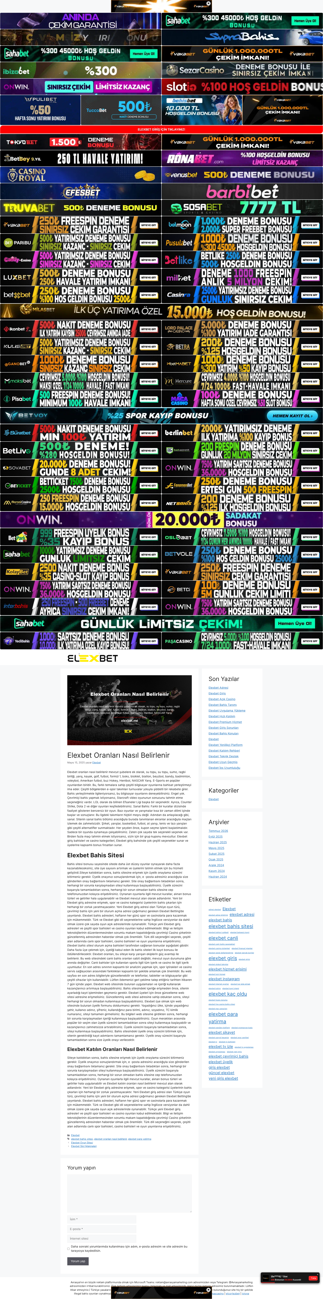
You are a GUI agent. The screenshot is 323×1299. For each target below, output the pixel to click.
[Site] (80, 224)
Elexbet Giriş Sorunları (224, 727)
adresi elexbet (215, 909)
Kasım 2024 (217, 871)
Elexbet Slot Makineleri (84, 1146)
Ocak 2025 (216, 859)
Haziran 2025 (218, 842)
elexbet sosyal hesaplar (219, 1038)
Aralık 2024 (216, 865)
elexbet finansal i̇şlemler (242, 948)
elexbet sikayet (222, 1032)
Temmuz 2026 (218, 831)
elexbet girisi (244, 959)
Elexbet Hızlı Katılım (222, 716)
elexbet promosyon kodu (242, 1028)
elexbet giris (223, 958)
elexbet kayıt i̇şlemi (230, 988)
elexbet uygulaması (217, 1052)
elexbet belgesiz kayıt (239, 932)
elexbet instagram (224, 979)
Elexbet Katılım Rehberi (224, 750)
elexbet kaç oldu (228, 994)
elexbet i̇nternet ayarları (219, 984)
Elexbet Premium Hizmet (225, 722)
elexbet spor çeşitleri (240, 1038)
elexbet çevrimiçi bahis (228, 1056)
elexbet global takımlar (218, 964)
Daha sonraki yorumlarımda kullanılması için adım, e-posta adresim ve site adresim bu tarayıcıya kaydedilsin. (129, 1249)
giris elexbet (219, 1067)
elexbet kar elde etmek (240, 984)
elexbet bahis (220, 920)
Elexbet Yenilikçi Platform (226, 745)
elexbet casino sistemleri (219, 948)
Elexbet (75, 1135)
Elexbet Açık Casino (222, 699)
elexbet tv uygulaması (244, 1047)
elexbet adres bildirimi (218, 915)
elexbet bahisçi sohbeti (219, 932)
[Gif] (161, 312)
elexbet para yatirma (139, 1138)
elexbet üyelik (221, 1062)
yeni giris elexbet (223, 1078)
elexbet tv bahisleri (227, 1042)
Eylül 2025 (216, 836)
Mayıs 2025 (216, 848)
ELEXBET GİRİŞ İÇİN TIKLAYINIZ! (161, 129)
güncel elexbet (221, 1072)
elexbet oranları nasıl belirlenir (110, 1138)
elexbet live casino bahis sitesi (222, 1004)
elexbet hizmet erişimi (228, 969)
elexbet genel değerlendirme (221, 953)
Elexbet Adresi (218, 687)
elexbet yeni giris (234, 1052)
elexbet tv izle (221, 1046)
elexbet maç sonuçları (218, 1009)
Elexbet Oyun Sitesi (82, 1142)
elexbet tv (213, 1042)
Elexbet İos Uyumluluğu (224, 767)
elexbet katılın (215, 988)
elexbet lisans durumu (218, 1000)
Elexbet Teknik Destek (224, 756)
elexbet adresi (242, 914)
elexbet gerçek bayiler (244, 953)
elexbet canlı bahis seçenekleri (222, 944)
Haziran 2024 (218, 876)
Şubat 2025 (216, 853)
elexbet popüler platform (219, 1028)
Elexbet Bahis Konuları (224, 733)
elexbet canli (223, 938)
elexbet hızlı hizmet (217, 974)
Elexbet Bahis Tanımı (223, 705)
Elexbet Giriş (217, 693)
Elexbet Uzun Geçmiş (223, 762)
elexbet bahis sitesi (82, 1138)
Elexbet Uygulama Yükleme (227, 710)
